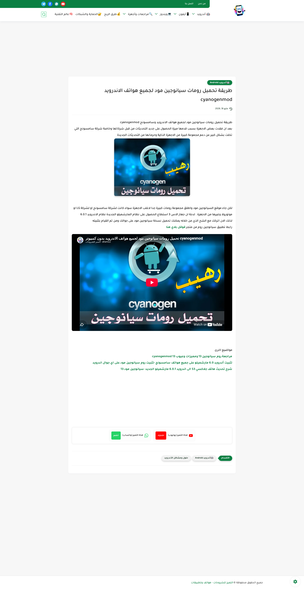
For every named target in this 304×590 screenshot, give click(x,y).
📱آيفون (184, 14)
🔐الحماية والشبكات (88, 14)
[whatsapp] (56, 4)
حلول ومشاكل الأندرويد (176, 458)
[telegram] (43, 4)
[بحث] (43, 14)
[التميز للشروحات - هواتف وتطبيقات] (239, 10)
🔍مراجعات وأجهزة (140, 14)
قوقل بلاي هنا (176, 227)
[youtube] (63, 4)
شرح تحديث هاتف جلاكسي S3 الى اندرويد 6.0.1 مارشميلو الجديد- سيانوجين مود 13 (176, 369)
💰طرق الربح (112, 14)
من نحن (202, 4)
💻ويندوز (165, 14)
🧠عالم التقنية (64, 14)
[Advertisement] (152, 49)
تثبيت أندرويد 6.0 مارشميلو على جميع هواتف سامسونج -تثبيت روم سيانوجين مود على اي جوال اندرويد (162, 363)
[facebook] (50, 4)
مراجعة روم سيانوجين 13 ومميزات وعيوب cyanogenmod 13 (192, 356)
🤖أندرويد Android (220, 83)
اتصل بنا (189, 4)
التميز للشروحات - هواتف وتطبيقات (212, 583)
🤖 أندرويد (203, 14)
